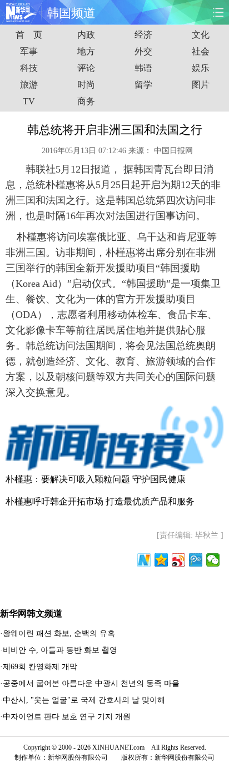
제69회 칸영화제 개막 (40, 667)
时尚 (86, 84)
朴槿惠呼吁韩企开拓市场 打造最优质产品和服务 (100, 501)
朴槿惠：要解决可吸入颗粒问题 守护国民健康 (96, 479)
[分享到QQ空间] (161, 560)
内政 (86, 34)
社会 (201, 51)
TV (29, 101)
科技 (29, 68)
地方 (86, 51)
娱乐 (201, 68)
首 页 (29, 34)
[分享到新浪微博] (179, 560)
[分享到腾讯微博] (196, 560)
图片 (201, 84)
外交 (143, 51)
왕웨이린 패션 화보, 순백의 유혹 (59, 633)
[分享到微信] (213, 560)
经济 (143, 34)
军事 (29, 51)
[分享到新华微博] (144, 560)
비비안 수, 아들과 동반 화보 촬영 (60, 650)
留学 (143, 84)
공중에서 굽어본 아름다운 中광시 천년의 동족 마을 (91, 683)
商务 (86, 101)
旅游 (29, 84)
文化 (201, 34)
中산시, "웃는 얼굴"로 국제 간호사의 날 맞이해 (84, 700)
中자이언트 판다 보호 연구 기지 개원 (67, 717)
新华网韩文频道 (31, 613)
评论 (86, 68)
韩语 (143, 68)
